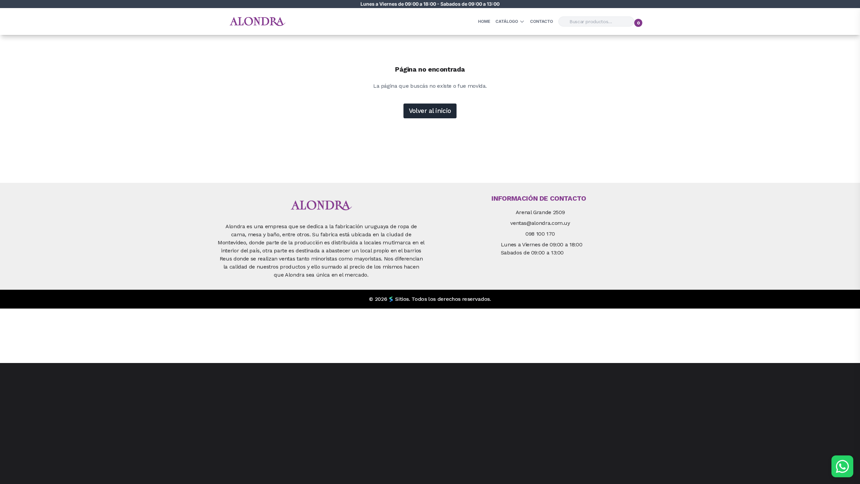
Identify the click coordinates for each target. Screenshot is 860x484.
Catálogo (507, 21)
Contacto (541, 21)
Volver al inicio (430, 111)
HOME (484, 21)
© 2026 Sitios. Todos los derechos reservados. (430, 299)
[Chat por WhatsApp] (842, 466)
